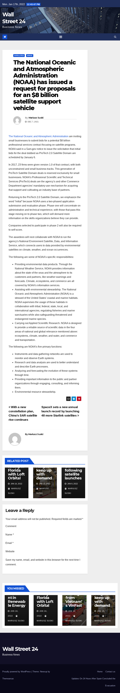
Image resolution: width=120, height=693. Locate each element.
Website (10, 551)
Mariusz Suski (36, 117)
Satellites (19, 55)
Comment (10, 526)
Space (29, 55)
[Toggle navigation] (60, 37)
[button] (115, 36)
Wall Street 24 (20, 649)
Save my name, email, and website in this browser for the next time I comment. (42, 562)
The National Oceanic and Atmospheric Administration (38, 136)
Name (9, 534)
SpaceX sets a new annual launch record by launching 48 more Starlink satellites (60, 411)
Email (9, 543)
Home (99, 671)
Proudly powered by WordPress (16, 671)
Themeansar (7, 678)
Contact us (110, 671)
